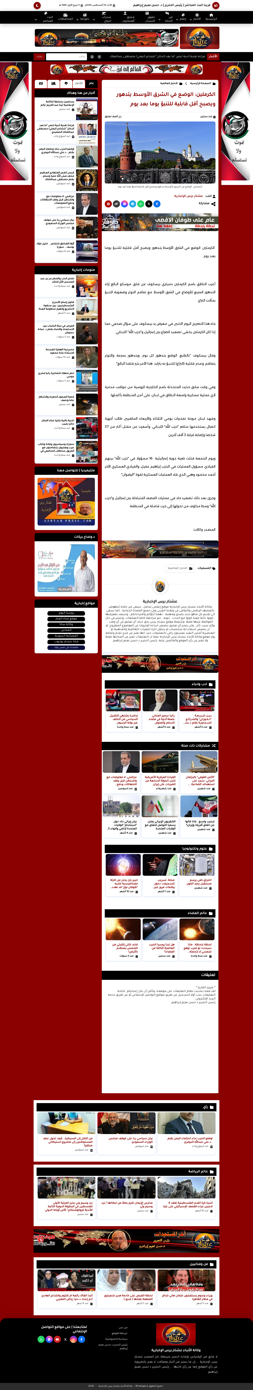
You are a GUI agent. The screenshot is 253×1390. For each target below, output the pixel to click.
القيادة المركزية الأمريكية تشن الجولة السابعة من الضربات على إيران (160, 781)
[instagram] (73, 1339)
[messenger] (49, 1339)
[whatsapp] (41, 1339)
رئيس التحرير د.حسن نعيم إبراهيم (113, 1347)
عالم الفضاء (197, 913)
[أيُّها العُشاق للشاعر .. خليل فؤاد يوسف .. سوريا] (87, 251)
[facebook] (81, 1339)
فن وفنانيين (199, 1264)
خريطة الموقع (119, 1333)
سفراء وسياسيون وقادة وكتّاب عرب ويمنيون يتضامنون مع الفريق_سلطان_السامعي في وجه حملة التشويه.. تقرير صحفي (56, 451)
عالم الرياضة (198, 1171)
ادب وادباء (199, 684)
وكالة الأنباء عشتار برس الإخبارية (115, 1386)
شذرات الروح (106, 19)
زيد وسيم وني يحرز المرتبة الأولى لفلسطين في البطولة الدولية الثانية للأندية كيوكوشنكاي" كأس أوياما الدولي (69, 1207)
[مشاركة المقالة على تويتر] (148, 203)
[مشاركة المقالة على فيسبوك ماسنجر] (124, 203)
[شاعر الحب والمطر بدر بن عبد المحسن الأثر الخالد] (87, 286)
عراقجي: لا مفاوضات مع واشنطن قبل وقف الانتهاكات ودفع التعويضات (57, 200)
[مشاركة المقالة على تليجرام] (132, 203)
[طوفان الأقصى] (153, 230)
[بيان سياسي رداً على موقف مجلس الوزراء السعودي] (87, 227)
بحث (39, 56)
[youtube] (57, 1339)
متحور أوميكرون (128, 19)
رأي (205, 1107)
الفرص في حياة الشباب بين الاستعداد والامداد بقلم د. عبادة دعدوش (56, 329)
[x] (65, 1339)
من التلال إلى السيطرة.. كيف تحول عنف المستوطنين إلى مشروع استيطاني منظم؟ (68, 1142)
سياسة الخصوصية (116, 1339)
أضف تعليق (111, 117)
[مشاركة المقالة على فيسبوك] (156, 203)
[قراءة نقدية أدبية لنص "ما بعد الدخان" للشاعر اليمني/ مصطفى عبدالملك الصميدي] (87, 133)
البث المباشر (48, 19)
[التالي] (99, 57)
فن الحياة (169, 19)
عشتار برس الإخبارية (188, 196)
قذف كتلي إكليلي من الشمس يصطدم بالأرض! (125, 948)
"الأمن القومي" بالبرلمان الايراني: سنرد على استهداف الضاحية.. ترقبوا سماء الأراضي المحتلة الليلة (200, 784)
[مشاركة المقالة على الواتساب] (140, 203)
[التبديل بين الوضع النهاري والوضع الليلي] (37, 5)
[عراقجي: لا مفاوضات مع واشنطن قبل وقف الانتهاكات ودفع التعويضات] (87, 204)
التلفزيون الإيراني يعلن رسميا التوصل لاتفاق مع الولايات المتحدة (160, 825)
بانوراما (84, 19)
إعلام (183, 19)
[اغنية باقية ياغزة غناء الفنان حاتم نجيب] (87, 428)
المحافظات (65, 19)
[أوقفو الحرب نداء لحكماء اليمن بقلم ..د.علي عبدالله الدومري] (87, 156)
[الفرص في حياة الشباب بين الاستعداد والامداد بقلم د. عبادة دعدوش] (87, 333)
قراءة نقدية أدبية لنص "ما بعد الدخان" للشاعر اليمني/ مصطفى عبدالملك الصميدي (157, 57)
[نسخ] (116, 203)
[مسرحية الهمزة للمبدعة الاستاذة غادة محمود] (87, 357)
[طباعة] (108, 203)
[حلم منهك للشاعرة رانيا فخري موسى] (87, 381)
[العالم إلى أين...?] (126, 74)
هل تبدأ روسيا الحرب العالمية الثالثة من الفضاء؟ (162, 948)
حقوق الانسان (150, 19)
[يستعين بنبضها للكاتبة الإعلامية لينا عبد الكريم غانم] (87, 109)
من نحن (123, 1328)
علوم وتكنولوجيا (194, 849)
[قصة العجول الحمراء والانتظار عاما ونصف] (87, 404)
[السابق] (92, 57)
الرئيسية (211, 19)
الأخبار (197, 19)
